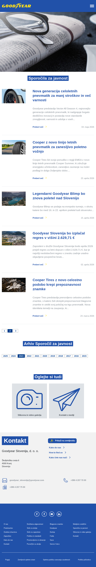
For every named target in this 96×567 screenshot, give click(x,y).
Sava (52, 540)
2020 (45, 356)
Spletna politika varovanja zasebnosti (56, 560)
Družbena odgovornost (35, 524)
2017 (68, 356)
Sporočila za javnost (80, 528)
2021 (37, 356)
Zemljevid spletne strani (26, 560)
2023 (21, 356)
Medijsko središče (79, 524)
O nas (6, 524)
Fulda (52, 536)
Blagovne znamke (56, 524)
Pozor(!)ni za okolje (34, 544)
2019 (52, 356)
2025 (5, 356)
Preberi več (38, 127)
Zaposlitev (7, 536)
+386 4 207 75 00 (17, 487)
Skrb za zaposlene (33, 532)
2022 (29, 356)
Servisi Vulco (55, 544)
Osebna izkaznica (10, 532)
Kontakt (6, 544)
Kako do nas (55, 448)
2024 (13, 356)
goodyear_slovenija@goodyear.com (26, 480)
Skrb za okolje (32, 528)
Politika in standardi (34, 536)
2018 (60, 356)
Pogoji (7, 560)
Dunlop (52, 532)
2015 (84, 356)
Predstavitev (8, 528)
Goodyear (53, 528)
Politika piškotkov (84, 560)
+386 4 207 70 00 (78, 480)
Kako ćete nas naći (58, 458)
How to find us (56, 453)
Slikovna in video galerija (82, 532)
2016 (76, 356)
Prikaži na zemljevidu (65, 441)
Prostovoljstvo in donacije (36, 540)
